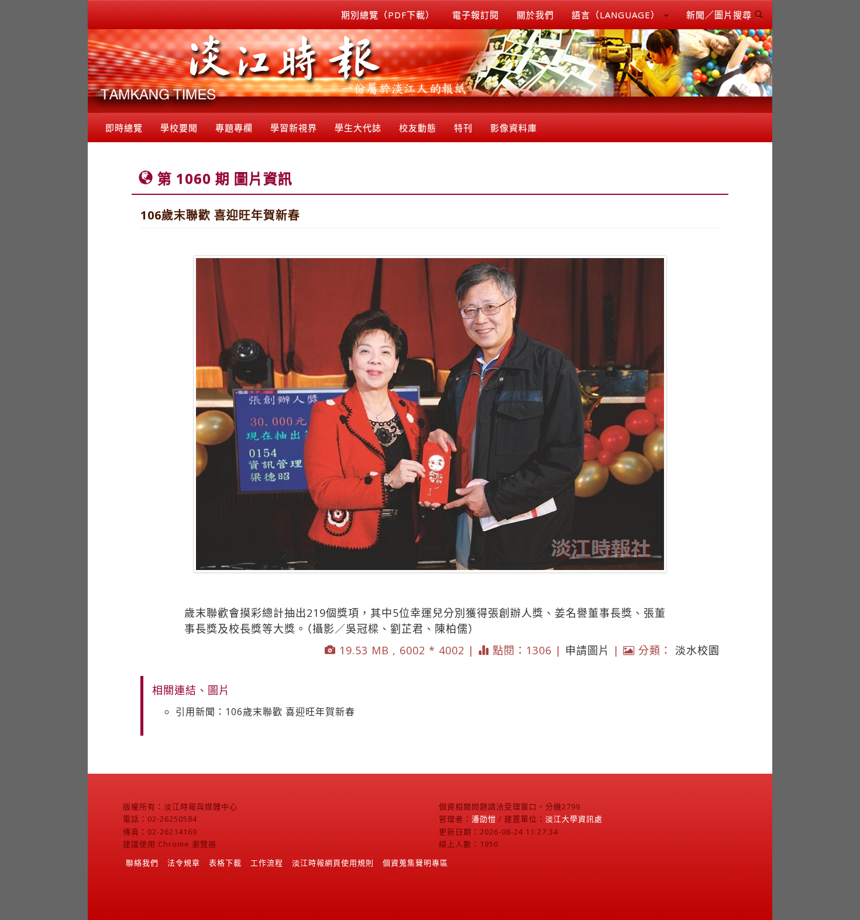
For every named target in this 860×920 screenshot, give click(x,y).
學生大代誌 (358, 127)
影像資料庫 (513, 127)
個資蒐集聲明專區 (415, 862)
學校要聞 (179, 127)
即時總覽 (124, 127)
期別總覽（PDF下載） (388, 14)
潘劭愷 (484, 818)
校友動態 (417, 127)
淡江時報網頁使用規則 (333, 862)
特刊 (463, 127)
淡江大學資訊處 (574, 818)
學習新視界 (293, 127)
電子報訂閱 (475, 14)
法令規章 (183, 862)
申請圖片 (587, 650)
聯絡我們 (142, 862)
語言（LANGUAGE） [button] (617, 14)
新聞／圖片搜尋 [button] (720, 14)
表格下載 (225, 862)
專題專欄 (234, 127)
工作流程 (266, 862)
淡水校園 (697, 650)
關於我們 (535, 14)
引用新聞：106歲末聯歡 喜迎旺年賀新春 (265, 711)
